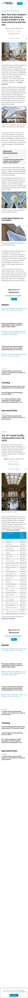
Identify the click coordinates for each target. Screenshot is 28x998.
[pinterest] (16, 38)
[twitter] (14, 38)
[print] (25, 38)
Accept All (14, 995)
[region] (14, 993)
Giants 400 (4, 431)
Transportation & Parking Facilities (10, 10)
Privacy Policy (22, 991)
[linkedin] (11, 38)
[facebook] (9, 38)
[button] (3, 3)
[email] (18, 38)
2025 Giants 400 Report (12, 530)
